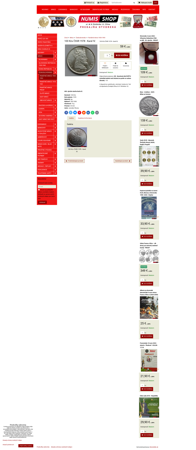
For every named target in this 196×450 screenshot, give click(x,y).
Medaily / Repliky (44, 166)
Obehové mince (46, 100)
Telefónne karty (44, 173)
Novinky (45, 9)
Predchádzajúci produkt (75, 161)
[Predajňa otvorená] (98, 29)
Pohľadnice (42, 170)
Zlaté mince (44, 93)
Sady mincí (44, 97)
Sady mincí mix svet (47, 119)
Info (144, 9)
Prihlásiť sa (90, 3)
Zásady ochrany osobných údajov (61, 447)
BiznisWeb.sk (154, 447)
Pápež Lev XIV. (43, 39)
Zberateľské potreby (100, 9)
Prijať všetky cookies (26, 446)
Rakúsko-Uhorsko (46, 105)
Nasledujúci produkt (121, 161)
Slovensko (43, 59)
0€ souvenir (85, 9)
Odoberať (42, 202)
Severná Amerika (45, 116)
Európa (41, 109)
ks (145, 81)
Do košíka (122, 55)
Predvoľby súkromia (43, 447)
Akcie (40, 35)
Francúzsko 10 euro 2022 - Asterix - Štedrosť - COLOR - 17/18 (149, 345)
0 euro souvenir (44, 140)
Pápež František (44, 42)
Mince (53, 9)
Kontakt (152, 9)
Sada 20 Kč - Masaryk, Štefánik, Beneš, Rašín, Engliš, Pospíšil (147, 142)
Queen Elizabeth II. (45, 46)
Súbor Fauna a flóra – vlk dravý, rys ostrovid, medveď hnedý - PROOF (149, 246)
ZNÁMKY (41, 163)
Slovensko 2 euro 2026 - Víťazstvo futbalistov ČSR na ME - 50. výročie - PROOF (149, 38)
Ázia (40, 112)
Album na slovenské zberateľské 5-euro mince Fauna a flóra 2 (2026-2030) (149, 292)
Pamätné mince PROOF (46, 89)
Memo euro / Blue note (45, 145)
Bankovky (74, 9)
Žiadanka (136, 9)
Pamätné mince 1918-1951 (48, 83)
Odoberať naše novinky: (45, 183)
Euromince (62, 9)
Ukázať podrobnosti (8, 444)
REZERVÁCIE (125, 9)
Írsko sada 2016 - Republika (149, 396)
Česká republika (45, 69)
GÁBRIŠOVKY (42, 137)
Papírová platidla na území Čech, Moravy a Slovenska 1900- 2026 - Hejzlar (148, 193)
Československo (45, 72)
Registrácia (103, 3)
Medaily (115, 9)
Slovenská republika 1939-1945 (47, 64)
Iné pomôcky (43, 159)
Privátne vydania (45, 150)
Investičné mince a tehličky (45, 132)
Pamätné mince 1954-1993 (48, 77)
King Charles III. (44, 49)
